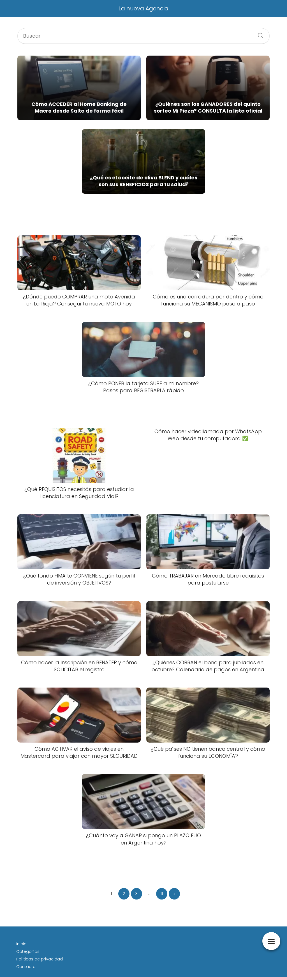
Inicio (21, 944)
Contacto (26, 966)
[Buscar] (258, 33)
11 (162, 893)
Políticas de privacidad (39, 959)
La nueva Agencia (143, 8)
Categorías (28, 951)
